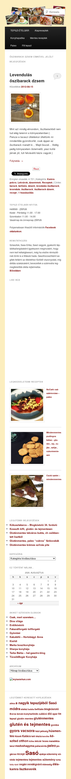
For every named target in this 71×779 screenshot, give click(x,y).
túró (16, 764)
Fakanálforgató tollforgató (25, 629)
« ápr (20, 603)
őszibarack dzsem (44, 189)
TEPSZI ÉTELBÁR (19, 30)
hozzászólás (26, 192)
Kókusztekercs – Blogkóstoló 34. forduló (33, 525)
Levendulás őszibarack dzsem (27, 77)
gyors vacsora (22, 730)
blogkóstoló (51, 709)
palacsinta (41, 746)
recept (13, 192)
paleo (51, 745)
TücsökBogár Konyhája (23, 657)
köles (31, 741)
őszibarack (27, 189)
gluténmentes (44, 718)
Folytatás (16, 161)
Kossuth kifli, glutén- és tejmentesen (31, 529)
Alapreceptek (41, 30)
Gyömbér (15, 633)
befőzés (22, 186)
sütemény (52, 754)
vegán (23, 764)
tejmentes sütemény (42, 759)
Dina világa (16, 621)
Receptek (47, 182)
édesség (47, 764)
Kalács (26, 736)
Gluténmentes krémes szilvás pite (29, 545)
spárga (42, 754)
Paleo (13, 45)
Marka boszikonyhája (22, 645)
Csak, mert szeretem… (23, 617)
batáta (31, 709)
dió (50, 713)
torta (58, 759)
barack (13, 186)
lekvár (38, 741)
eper (55, 713)
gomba (55, 725)
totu (12, 764)
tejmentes (22, 759)
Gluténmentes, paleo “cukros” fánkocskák (34, 540)
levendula (15, 189)
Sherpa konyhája (19, 649)
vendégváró (34, 764)
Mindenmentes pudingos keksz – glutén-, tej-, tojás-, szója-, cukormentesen (53, 443)
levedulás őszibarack (47, 186)
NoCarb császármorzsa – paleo (52, 393)
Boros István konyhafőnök (24, 713)
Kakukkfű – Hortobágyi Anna (26, 637)
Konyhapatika (17, 37)
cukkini (43, 713)
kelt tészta (36, 736)
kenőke (45, 736)
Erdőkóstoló (17, 625)
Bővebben (15, 270)
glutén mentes (25, 718)
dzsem (31, 186)
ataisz (24, 709)
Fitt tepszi (27, 45)
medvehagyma (24, 746)
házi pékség (41, 731)
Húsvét (18, 736)
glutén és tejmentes (30, 724)
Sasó (32, 753)
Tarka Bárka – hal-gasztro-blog (27, 653)
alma (12, 703)
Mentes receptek (38, 37)
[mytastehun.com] (20, 679)
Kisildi (13, 641)
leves (45, 741)
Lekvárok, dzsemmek (29, 182)
